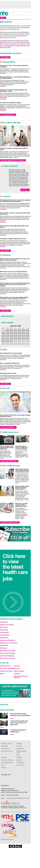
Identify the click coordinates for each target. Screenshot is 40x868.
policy (1, 46)
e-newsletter (20, 34)
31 (3, 330)
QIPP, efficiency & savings (7, 650)
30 (11, 341)
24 (15, 338)
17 (15, 335)
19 (23, 335)
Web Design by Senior (7, 839)
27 (27, 338)
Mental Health (4, 645)
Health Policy (4, 622)
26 (23, 338)
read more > (25, 190)
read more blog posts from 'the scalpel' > (13, 160)
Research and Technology (7, 653)
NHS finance (3, 648)
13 (27, 333)
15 (7, 335)
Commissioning (4, 635)
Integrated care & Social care (8, 643)
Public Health (4, 637)
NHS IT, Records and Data (7, 658)
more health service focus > (9, 461)
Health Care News (20, 42)
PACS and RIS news (10, 27)
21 (3, 338)
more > (16, 157)
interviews (24, 27)
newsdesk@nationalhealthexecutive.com (17, 798)
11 (19, 333)
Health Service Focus (6, 42)
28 (3, 341)
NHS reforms (4, 627)
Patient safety (4, 630)
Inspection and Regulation (7, 640)
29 (7, 341)
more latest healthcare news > (10, 522)
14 (3, 335)
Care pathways (4, 632)
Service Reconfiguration (7, 656)
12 (23, 333)
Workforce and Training (7, 624)
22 (7, 338)
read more (3, 73)
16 (11, 335)
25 (19, 338)
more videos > (5, 57)
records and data (19, 46)
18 (19, 335)
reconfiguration (8, 46)
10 (15, 333)
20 (27, 335)
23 (11, 338)
